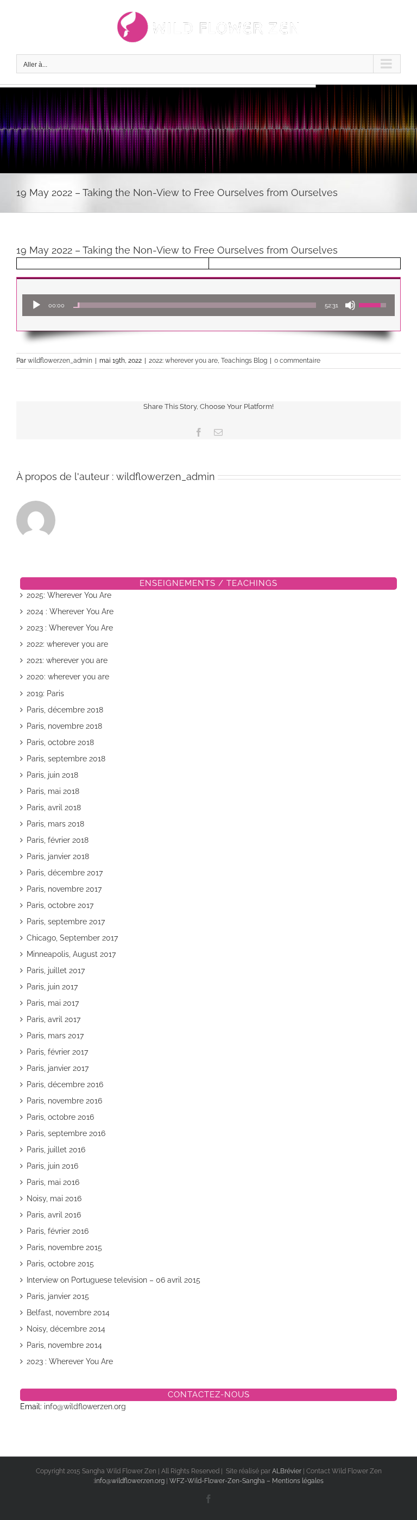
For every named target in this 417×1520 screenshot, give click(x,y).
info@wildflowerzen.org (85, 1406)
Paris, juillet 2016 (56, 1149)
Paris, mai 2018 (53, 791)
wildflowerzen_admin (60, 360)
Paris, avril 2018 (54, 807)
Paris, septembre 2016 (66, 1133)
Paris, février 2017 (57, 1052)
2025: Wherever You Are (69, 595)
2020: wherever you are (68, 676)
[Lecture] (36, 305)
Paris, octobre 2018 (60, 742)
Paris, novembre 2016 (64, 1100)
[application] (208, 305)
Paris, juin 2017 (52, 986)
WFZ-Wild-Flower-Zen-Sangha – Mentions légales (246, 1481)
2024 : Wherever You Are (70, 611)
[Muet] (350, 305)
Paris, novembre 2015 (64, 1247)
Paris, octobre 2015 (60, 1263)
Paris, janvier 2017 (58, 1068)
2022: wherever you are (183, 360)
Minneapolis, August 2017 (71, 954)
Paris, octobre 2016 (60, 1117)
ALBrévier (287, 1471)
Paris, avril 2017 (53, 1019)
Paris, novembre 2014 (64, 1345)
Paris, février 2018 (58, 840)
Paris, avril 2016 (54, 1214)
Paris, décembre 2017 (65, 872)
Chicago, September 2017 (72, 938)
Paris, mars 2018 (55, 823)
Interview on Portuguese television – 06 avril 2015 (113, 1280)
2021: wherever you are (67, 660)
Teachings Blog (244, 360)
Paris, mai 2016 (53, 1182)
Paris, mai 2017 (53, 1003)
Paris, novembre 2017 (64, 889)
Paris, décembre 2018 (65, 709)
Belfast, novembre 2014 (68, 1312)
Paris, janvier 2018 (58, 856)
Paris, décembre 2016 (65, 1084)
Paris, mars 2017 (55, 1035)
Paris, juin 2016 (52, 1166)
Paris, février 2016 (58, 1231)
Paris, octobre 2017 (60, 905)
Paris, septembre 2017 (66, 921)
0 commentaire (297, 360)
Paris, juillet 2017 (56, 970)
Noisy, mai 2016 (54, 1198)
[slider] (194, 305)
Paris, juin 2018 (52, 775)
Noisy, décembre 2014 (66, 1329)
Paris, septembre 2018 (66, 758)
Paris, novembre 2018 (64, 726)
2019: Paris (45, 693)
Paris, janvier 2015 (58, 1296)
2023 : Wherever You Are (70, 627)
